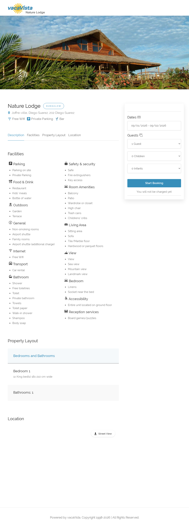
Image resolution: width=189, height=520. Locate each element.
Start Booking (154, 183)
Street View (105, 433)
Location (74, 135)
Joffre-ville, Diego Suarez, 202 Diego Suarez (42, 113)
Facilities (33, 135)
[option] (94, 52)
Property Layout (54, 135)
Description (16, 135)
